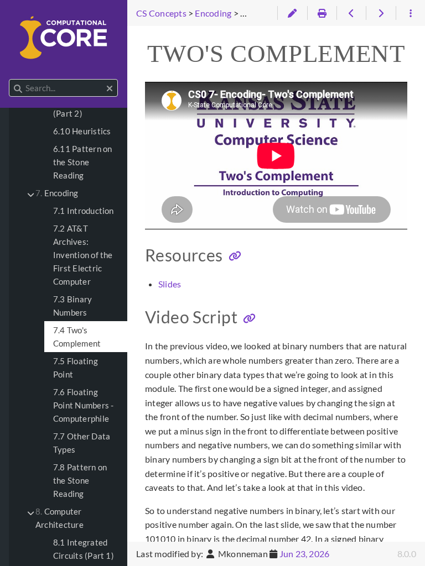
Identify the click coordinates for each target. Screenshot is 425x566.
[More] (410, 13)
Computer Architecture (59, 518)
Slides (169, 284)
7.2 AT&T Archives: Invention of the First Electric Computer (83, 254)
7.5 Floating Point (75, 367)
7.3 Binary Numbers (72, 305)
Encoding (57, 193)
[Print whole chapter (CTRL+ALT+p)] (321, 13)
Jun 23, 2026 (304, 553)
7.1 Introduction (83, 211)
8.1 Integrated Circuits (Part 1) (83, 548)
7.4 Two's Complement (77, 336)
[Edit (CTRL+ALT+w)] (292, 13)
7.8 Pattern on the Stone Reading (80, 480)
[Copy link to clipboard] (235, 256)
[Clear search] (109, 88)
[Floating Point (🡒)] (380, 13)
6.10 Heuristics (82, 131)
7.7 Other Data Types (81, 442)
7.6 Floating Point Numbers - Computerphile (83, 405)
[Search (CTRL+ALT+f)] (18, 88)
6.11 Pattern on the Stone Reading (82, 162)
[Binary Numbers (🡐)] (351, 13)
